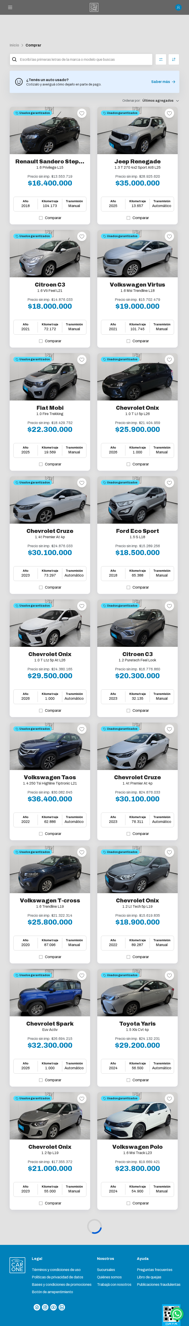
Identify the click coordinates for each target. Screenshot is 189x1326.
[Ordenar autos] (173, 59)
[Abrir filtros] (160, 59)
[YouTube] (53, 1307)
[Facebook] (37, 1307)
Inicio (14, 45)
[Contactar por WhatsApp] (177, 1314)
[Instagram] (45, 1307)
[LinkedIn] (62, 1307)
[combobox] (85, 59)
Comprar (33, 45)
